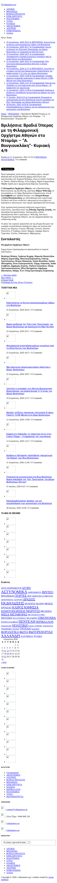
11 (5, 651)
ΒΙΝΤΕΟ (47, 592)
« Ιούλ (3, 662)
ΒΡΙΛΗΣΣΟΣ (7, 596)
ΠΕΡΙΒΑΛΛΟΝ (44, 621)
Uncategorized (12, 772)
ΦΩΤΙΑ (23, 632)
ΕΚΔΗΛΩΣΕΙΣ (12, 603)
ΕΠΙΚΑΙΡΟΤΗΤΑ (14, 16)
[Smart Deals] (7, 280)
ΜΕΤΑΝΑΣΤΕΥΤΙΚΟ (36, 615)
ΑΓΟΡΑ (26, 588)
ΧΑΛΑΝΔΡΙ (10, 636)
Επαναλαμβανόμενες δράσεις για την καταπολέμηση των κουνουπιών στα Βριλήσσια (29, 502)
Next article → (7, 277)
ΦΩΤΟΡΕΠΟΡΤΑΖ (41, 632)
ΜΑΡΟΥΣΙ (33, 611)
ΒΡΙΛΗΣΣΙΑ (11, 11)
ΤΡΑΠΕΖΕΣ (6, 629)
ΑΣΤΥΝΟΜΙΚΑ (14, 592)
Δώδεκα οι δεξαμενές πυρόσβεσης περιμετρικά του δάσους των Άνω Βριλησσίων (29, 456)
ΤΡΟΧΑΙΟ (25, 628)
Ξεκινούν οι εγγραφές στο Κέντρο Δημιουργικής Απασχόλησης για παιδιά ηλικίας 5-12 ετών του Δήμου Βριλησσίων (29, 391)
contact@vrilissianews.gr (16, 809)
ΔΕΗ (29, 596)
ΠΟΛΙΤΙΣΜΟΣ (12, 19)
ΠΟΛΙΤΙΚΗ (20, 625)
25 (5, 656)
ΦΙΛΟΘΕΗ (35, 629)
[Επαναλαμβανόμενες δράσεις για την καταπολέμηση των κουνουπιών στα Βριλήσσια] (11, 496)
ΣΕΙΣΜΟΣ (31, 626)
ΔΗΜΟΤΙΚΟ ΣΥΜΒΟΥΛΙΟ (42, 596)
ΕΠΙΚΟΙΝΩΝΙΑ (13, 31)
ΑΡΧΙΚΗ (10, 9)
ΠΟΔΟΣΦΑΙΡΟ (6, 626)
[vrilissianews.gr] (28, 4)
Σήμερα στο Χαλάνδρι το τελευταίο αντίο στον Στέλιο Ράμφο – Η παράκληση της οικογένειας (28, 435)
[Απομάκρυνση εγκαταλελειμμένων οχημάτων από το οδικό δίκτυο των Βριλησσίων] (11, 341)
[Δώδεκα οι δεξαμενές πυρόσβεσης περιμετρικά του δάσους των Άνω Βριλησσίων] (11, 451)
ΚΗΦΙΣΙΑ (31, 607)
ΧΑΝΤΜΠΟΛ (27, 636)
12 (8, 651)
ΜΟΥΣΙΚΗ (6, 618)
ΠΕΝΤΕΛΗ (27, 621)
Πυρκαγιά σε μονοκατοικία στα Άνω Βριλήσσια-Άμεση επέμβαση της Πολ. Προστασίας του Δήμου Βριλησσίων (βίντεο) (30, 479)
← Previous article (9, 275)
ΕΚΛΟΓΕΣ (30, 603)
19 (8, 654)
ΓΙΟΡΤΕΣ (20, 595)
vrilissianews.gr (12, 823)
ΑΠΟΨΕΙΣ (11, 28)
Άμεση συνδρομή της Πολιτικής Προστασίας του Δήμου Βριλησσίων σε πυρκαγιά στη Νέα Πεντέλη (30, 325)
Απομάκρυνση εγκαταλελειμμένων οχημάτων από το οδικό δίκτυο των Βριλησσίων (30, 346)
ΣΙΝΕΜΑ (38, 626)
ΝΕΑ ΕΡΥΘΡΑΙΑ (19, 618)
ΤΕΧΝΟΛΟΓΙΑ (48, 626)
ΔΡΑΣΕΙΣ (29, 599)
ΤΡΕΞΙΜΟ (15, 629)
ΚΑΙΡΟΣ (18, 607)
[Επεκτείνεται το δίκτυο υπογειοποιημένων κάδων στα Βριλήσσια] (11, 298)
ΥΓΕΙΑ (9, 21)
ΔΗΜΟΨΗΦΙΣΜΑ (7, 600)
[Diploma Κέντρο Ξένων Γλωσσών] (16, 282)
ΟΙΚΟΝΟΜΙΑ (47, 617)
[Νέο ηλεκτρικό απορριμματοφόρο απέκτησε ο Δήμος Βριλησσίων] (11, 362)
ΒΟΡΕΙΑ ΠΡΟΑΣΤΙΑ (15, 14)
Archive (9, 33)
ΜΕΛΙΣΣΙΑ (46, 611)
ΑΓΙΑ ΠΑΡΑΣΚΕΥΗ (11, 588)
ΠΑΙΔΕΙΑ (10, 23)
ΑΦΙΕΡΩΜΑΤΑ (34, 592)
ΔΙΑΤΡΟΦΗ (18, 600)
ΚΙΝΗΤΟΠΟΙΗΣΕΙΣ (13, 611)
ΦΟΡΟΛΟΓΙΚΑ (10, 632)
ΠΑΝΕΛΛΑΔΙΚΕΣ (9, 622)
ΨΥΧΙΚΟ (38, 636)
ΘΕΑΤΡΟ (40, 603)
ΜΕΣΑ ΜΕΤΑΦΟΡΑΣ (14, 614)
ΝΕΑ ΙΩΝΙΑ (31, 618)
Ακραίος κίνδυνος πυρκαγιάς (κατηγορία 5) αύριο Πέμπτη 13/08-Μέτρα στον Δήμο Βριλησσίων (29, 413)
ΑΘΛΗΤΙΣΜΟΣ (13, 26)
